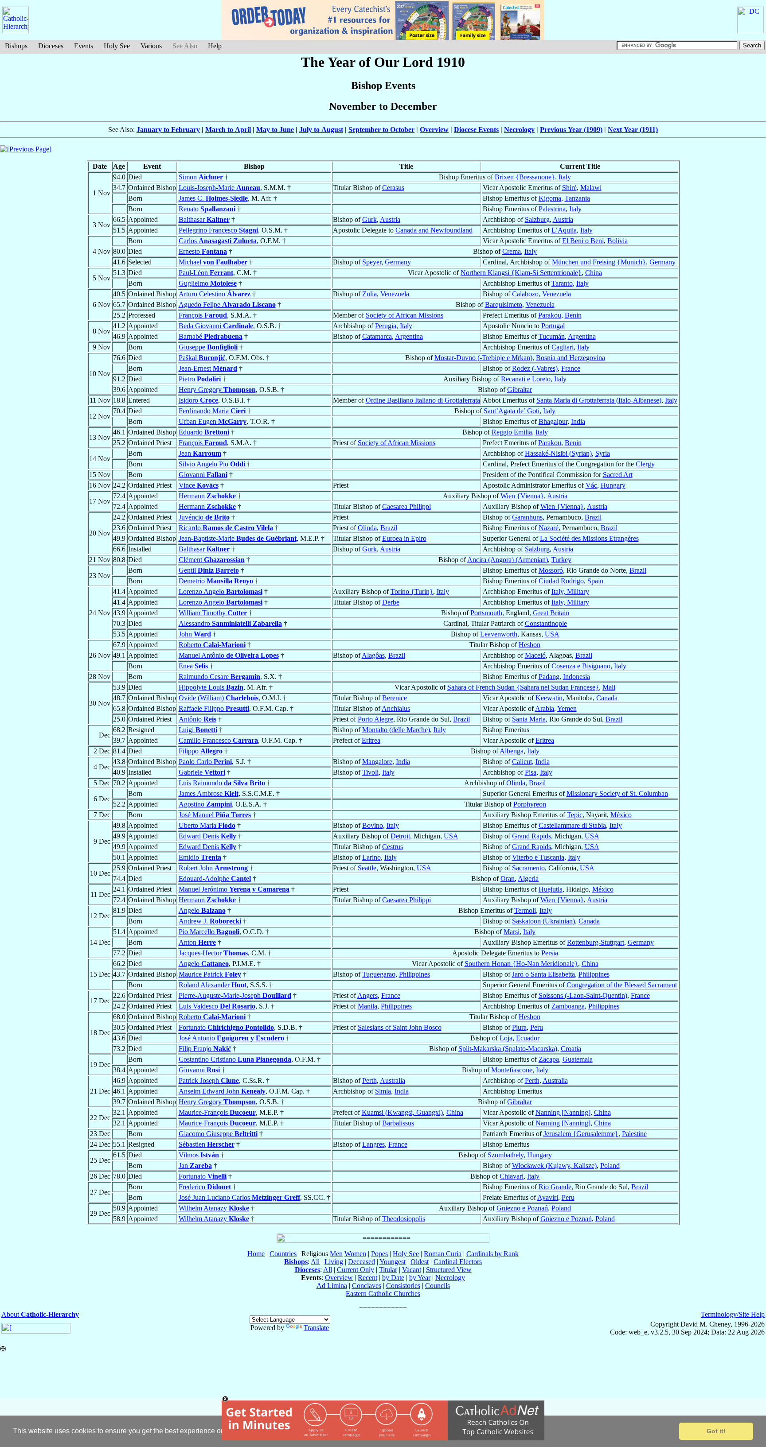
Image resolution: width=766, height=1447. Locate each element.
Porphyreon (529, 804)
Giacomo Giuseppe (218, 1133)
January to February (168, 129)
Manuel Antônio (229, 655)
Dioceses (50, 46)
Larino (371, 857)
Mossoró (551, 570)
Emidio (200, 857)
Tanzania (577, 198)
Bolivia (617, 240)
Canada (606, 698)
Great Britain (551, 613)
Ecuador (527, 1038)
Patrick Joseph (209, 1080)
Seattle (367, 868)
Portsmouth (486, 613)
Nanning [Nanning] (562, 1112)
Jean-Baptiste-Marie (238, 538)
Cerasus (393, 187)
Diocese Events (476, 129)
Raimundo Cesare (219, 676)
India (578, 421)
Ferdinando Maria (212, 411)
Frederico (205, 1187)
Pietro (200, 379)
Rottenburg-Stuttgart (595, 942)
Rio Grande (555, 1187)
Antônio (197, 719)
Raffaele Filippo (214, 708)
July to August (321, 129)
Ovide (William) (218, 698)
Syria (602, 453)
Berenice (394, 698)
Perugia (385, 326)
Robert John (213, 868)
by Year (419, 1277)
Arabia (544, 708)
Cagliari (562, 347)
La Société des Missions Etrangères (589, 538)
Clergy (645, 464)
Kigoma (550, 198)
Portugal (553, 326)
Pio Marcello (209, 931)
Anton (197, 942)
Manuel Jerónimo (234, 889)
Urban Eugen (212, 421)
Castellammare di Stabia (572, 825)
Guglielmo (208, 283)
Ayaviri (547, 1197)
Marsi (512, 931)
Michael (213, 262)
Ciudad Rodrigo (561, 581)
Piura (519, 1027)
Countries (283, 1253)
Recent (367, 1277)
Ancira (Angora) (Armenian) (507, 559)
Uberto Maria (207, 825)
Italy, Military (570, 591)
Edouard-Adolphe (215, 878)
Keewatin (549, 698)
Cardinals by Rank (492, 1253)
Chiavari (512, 1176)
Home (256, 1253)
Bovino (372, 825)
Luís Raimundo (222, 783)
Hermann (207, 496)
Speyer (371, 262)
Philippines (414, 974)
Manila (367, 1006)
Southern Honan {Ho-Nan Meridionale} (521, 963)
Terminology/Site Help (733, 1314)
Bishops (16, 46)
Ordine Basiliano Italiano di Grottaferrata (423, 400)
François (203, 315)
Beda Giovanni (216, 326)
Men (336, 1253)
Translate (316, 1327)
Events (83, 46)
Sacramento (528, 868)
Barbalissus (398, 1123)
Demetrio (216, 581)
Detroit (400, 836)
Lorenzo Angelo (220, 591)
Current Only (355, 1269)
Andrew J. (210, 921)
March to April (228, 129)
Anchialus (396, 708)
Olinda (367, 527)
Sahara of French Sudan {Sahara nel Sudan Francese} (523, 687)
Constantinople (546, 623)
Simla (383, 1091)
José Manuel (215, 815)
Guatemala (578, 1059)
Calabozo (525, 294)
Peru (536, 1027)
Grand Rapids (531, 836)
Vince (199, 485)
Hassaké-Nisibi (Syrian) (558, 453)
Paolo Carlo (205, 761)
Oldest (419, 1261)
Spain (595, 581)
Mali (608, 687)
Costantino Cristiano (235, 1059)
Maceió (535, 655)
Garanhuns (527, 517)
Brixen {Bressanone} (525, 177)
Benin (573, 315)
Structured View (449, 1269)
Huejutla (551, 889)
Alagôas (373, 655)
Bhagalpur (553, 421)
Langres (373, 1144)
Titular (388, 1269)
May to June (275, 129)
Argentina (409, 336)
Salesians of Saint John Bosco (400, 1027)
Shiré (569, 187)
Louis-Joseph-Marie (219, 187)
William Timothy (213, 613)
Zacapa (549, 1059)
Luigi (198, 729)
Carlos (218, 240)
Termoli (525, 910)
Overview (434, 129)
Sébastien (206, 1144)
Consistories (403, 1285)
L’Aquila (564, 230)
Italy (565, 177)
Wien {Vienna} (522, 496)
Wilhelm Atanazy (214, 1208)
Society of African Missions (404, 315)
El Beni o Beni (583, 240)
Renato (207, 209)
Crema (511, 251)
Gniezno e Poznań (522, 1208)
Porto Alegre (375, 719)
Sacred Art (618, 474)
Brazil (593, 517)
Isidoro (198, 400)
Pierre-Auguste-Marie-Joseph (235, 995)
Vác (591, 485)
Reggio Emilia (512, 432)
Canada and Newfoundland (434, 230)
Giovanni (203, 474)
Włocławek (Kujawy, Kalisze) (554, 1165)
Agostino (205, 804)
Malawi (591, 187)
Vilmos (199, 1155)
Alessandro (230, 623)
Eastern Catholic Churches (383, 1293)
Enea (193, 666)
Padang (549, 676)
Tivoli (370, 772)
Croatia (571, 1048)
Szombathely (506, 1155)
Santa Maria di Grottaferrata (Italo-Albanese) (598, 400)
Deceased (361, 1261)
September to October (381, 129)
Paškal (202, 357)
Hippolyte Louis (211, 687)
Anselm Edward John (222, 1091)
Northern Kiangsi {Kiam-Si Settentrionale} (521, 272)
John (195, 634)
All (315, 1261)
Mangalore (377, 761)
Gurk (369, 219)
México (621, 815)
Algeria (528, 878)
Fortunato (226, 1027)
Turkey (561, 559)
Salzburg (537, 219)
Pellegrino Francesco (218, 230)
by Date (393, 1277)
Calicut (522, 761)
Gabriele (202, 772)
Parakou (549, 315)
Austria (390, 219)
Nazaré (549, 527)
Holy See (117, 46)
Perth (369, 1080)
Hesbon (529, 644)
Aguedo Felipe (227, 304)
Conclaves (366, 1285)
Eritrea (371, 740)
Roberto (212, 644)
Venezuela (394, 294)
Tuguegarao (378, 974)
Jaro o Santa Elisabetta (543, 974)
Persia (549, 953)
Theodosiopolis (403, 1218)
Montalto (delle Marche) (396, 729)
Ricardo (226, 527)
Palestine (634, 1133)
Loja (506, 1038)
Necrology (519, 129)
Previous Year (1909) (571, 129)
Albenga (512, 751)
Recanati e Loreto (526, 379)
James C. (213, 198)
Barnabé (210, 336)
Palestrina (552, 209)
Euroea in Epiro (404, 538)
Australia (392, 1080)
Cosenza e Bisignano (580, 666)
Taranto (562, 283)
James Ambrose (208, 793)
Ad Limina (332, 1285)
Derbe (390, 602)
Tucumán (552, 336)
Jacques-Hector (213, 953)
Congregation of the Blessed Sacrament (622, 985)
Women (355, 1253)
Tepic (574, 815)
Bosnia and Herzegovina (570, 357)
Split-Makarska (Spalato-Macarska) (507, 1048)
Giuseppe (208, 347)
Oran (507, 878)
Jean (200, 453)
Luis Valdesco (217, 1006)
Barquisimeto (503, 304)
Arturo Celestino (214, 294)
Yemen (567, 708)
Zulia (369, 294)
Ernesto (203, 251)
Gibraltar (519, 389)
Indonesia (576, 676)
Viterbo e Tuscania (538, 857)
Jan (195, 1165)
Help (215, 46)
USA (552, 634)
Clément (212, 559)
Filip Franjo (205, 1048)
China (593, 272)
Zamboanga (568, 1006)
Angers (367, 995)
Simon (201, 177)
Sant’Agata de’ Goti (511, 411)
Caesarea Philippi (406, 506)
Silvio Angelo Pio (212, 464)
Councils (437, 1285)
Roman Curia (442, 1253)
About (40, 1314)
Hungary (613, 485)
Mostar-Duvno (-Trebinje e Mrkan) (483, 357)
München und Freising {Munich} (599, 262)
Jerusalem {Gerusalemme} (580, 1133)
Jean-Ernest (208, 368)
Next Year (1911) (633, 129)
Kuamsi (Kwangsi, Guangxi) (402, 1112)
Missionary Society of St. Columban (617, 793)
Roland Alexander (212, 985)
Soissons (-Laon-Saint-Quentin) (583, 995)
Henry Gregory (217, 389)
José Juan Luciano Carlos (239, 1197)
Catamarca (377, 336)
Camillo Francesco (218, 740)
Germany (398, 262)
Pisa (530, 772)
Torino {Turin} (412, 591)
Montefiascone (511, 1070)
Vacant (411, 1269)
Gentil (209, 570)
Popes (379, 1253)
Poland (610, 1165)
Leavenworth (498, 634)
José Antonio (231, 1038)
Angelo (202, 910)
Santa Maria (529, 719)
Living (333, 1261)
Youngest (392, 1261)
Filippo (201, 751)
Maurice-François (217, 1112)
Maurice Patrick (210, 974)
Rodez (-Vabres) (535, 368)
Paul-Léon (206, 272)
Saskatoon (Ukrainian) (543, 921)
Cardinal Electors (458, 1261)
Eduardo (204, 432)
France (570, 368)
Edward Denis (207, 836)
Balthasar (204, 219)
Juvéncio (204, 517)
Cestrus (392, 846)
